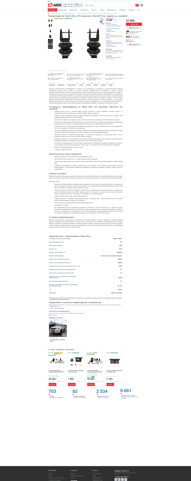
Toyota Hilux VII (54, 315)
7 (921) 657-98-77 (69, 4)
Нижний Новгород (97, 477)
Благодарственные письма (77, 475)
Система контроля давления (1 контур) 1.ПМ (76, 371)
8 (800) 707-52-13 (69, 6)
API (138, 10)
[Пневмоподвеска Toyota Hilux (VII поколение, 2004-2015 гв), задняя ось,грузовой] (50, 20)
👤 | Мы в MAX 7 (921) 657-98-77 (61, 1)
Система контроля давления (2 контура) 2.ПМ (114, 371)
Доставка (51, 473)
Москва (94, 475)
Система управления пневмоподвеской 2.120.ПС (56, 371)
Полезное (131, 10)
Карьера (73, 477)
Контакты (94, 10)
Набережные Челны (97, 480)
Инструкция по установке (111, 53)
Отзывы (102, 10)
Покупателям (73, 10)
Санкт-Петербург (97, 473)
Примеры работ (62, 10)
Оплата (50, 475)
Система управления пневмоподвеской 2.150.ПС (94, 371)
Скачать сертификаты (110, 58)
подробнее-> (52, 75)
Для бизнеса (84, 10)
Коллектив (73, 473)
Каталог (52, 10)
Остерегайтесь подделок (55, 480)
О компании (122, 10)
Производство (112, 10)
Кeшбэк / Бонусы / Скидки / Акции (57, 477)
